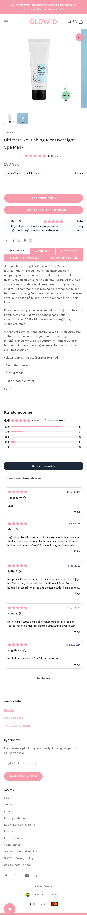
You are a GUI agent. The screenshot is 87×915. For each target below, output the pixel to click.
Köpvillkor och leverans (19, 824)
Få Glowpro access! (23, 776)
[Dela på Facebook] (13, 240)
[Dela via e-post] (30, 240)
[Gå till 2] (22, 118)
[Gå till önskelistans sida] (75, 21)
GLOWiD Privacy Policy (18, 858)
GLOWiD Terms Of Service (20, 851)
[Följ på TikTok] (38, 876)
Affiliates (10, 811)
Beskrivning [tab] (17, 251)
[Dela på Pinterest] (25, 240)
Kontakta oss (13, 838)
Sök (6, 797)
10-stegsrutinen (14, 818)
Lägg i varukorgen (43, 198)
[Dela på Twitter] (19, 240)
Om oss (9, 804)
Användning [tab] (42, 251)
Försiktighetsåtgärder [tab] (24, 257)
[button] (44, 501)
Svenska (53, 894)
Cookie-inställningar (17, 865)
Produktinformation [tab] (64, 257)
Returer (9, 831)
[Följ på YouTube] (27, 876)
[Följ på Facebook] (6, 876)
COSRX (8, 132)
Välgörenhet (12, 845)
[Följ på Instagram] (17, 876)
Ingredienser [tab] (69, 251)
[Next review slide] (80, 225)
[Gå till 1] (9, 118)
